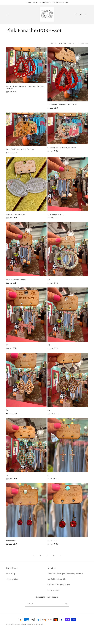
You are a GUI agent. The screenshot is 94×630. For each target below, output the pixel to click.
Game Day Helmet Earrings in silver (61, 147)
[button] (7, 14)
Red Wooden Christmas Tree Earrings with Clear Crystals (25, 87)
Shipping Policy (12, 579)
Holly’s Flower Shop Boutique (20, 624)
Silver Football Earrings (15, 214)
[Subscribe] (66, 603)
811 (7, 475)
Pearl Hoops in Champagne (17, 279)
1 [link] (33, 555)
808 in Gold (52, 540)
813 (48, 345)
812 (48, 410)
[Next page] (60, 555)
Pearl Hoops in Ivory (55, 214)
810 (48, 475)
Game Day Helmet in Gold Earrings (20, 149)
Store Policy (10, 574)
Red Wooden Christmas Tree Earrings (62, 105)
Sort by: (53, 43)
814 (48, 279)
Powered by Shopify (36, 624)
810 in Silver (11, 540)
